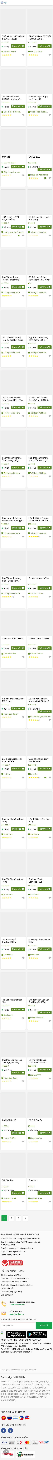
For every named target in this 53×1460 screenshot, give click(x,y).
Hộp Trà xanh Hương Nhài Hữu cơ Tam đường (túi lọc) (11, 579)
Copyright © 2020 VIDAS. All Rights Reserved (18, 1370)
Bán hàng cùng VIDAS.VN (11, 1275)
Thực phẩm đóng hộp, (34, 1385)
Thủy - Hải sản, (17, 1385)
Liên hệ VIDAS (7, 1295)
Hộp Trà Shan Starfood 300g (13, 820)
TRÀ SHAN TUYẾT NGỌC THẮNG (10, 218)
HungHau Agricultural (39, 175)
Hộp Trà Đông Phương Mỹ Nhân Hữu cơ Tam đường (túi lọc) (39, 519)
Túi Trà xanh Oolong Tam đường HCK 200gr (12, 338)
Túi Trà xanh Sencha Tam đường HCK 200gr (39, 398)
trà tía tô (6, 157)
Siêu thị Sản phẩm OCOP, (24, 1382)
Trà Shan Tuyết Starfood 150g (36, 880)
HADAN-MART (9, 52)
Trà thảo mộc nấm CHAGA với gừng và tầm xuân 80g (11, 97)
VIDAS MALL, (7, 1382)
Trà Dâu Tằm (8, 1180)
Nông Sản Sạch (36, 1018)
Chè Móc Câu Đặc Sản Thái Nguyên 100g (12, 1061)
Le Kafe (6, 774)
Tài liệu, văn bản (7, 1288)
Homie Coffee (9, 1138)
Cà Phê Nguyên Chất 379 (40, 717)
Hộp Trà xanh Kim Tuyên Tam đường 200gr (10, 278)
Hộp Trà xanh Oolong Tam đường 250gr (38, 338)
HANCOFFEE (35, 1075)
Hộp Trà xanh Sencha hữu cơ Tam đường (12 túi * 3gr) (39, 459)
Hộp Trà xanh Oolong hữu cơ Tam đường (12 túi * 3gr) (12, 519)
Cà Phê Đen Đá (35, 1120)
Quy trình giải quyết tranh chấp (13, 1251)
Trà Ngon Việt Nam (38, 232)
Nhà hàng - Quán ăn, (29, 1394)
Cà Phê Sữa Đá (9, 1120)
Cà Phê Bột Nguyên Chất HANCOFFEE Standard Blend (38, 1061)
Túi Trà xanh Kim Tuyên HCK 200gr (39, 218)
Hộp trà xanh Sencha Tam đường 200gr (11, 459)
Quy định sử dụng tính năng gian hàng (17, 1248)
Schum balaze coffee (39, 578)
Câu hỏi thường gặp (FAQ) (12, 1292)
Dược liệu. (11, 1400)
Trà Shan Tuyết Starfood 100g (9, 940)
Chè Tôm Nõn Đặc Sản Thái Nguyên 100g (39, 1001)
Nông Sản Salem (10, 714)
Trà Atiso (33, 1180)
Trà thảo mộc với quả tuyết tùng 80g (38, 97)
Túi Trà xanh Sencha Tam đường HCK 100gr (12, 398)
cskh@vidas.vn (17, 1314)
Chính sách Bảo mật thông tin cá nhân (17, 1285)
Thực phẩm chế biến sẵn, (34, 1391)
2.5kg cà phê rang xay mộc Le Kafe (12, 760)
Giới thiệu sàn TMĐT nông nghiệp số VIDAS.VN (20, 1239)
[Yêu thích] (23, 55)
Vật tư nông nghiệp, (19, 1397)
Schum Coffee (36, 593)
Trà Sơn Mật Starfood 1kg (12, 1001)
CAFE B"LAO (34, 157)
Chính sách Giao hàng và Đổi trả (14, 1282)
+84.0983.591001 (18, 1305)
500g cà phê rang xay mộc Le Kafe (38, 760)
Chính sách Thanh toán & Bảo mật (15, 1278)
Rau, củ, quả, (41, 1382)
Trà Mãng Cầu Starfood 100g (39, 940)
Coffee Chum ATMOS (39, 638)
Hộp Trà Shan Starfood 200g (39, 820)
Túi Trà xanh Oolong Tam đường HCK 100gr (39, 278)
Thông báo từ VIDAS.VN (11, 1255)
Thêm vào (17, 46)
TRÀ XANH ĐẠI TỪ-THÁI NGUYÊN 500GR (13, 37)
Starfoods (8, 834)
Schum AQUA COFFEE (12, 638)
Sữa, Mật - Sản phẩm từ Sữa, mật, (28, 1388)
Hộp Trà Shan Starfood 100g (13, 880)
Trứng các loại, (15, 1391)
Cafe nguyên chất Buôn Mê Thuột (13, 700)
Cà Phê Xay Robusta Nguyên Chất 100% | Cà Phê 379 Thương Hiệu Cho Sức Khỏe (39, 700)
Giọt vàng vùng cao (11, 172)
